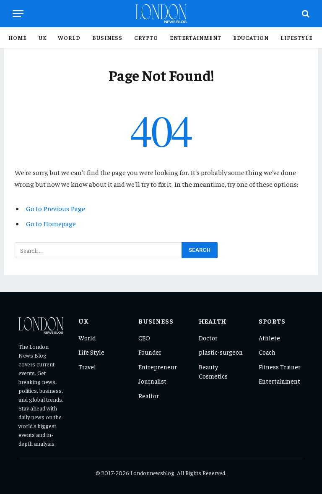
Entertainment (195, 37)
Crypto (146, 37)
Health (213, 321)
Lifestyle (296, 37)
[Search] (304, 13)
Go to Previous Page (55, 208)
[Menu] (18, 13)
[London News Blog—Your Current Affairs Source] (161, 13)
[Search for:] (98, 250)
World (69, 37)
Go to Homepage (51, 223)
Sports (272, 321)
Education (251, 37)
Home (17, 37)
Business (107, 37)
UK (43, 37)
